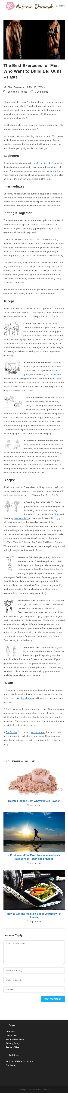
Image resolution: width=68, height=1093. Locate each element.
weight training (40, 163)
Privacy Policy (13, 1043)
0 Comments (41, 92)
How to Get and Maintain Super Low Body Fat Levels (34, 915)
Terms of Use (12, 1047)
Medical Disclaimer (15, 1039)
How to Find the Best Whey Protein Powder (34, 801)
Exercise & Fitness (17, 92)
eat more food (38, 732)
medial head (56, 374)
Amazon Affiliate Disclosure (19, 1061)
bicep (56, 514)
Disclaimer (11, 1065)
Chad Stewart (15, 87)
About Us (10, 1031)
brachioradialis (21, 518)
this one (50, 171)
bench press (27, 698)
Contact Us (11, 1035)
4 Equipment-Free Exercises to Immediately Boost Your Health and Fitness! (34, 857)
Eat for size (11, 732)
